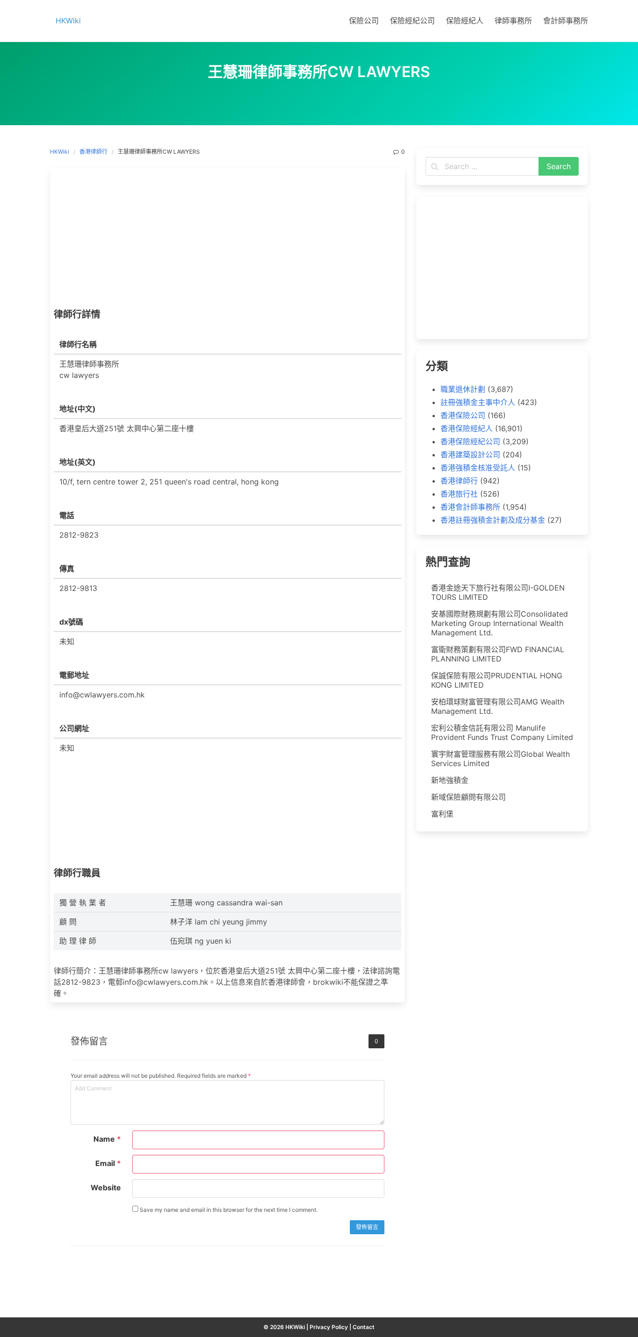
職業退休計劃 (462, 389)
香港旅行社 (459, 493)
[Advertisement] (227, 240)
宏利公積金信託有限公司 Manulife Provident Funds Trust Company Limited (502, 732)
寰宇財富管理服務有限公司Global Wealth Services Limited (500, 758)
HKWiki (59, 151)
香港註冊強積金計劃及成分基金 (492, 520)
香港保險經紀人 (466, 428)
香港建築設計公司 (470, 454)
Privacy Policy (329, 1326)
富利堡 (442, 813)
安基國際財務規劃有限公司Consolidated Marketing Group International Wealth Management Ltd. (499, 623)
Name (107, 1139)
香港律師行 (93, 151)
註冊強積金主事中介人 (477, 402)
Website (106, 1187)
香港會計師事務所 (470, 507)
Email (108, 1163)
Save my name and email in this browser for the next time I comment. (228, 1209)
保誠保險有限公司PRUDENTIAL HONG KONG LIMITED (496, 680)
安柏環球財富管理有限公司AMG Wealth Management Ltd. (497, 706)
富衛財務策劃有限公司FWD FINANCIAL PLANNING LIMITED (497, 654)
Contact (364, 1326)
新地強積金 (449, 780)
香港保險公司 (462, 415)
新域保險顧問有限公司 (468, 797)
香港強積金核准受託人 (477, 467)
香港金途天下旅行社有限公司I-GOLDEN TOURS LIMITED (498, 592)
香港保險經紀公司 (470, 441)
